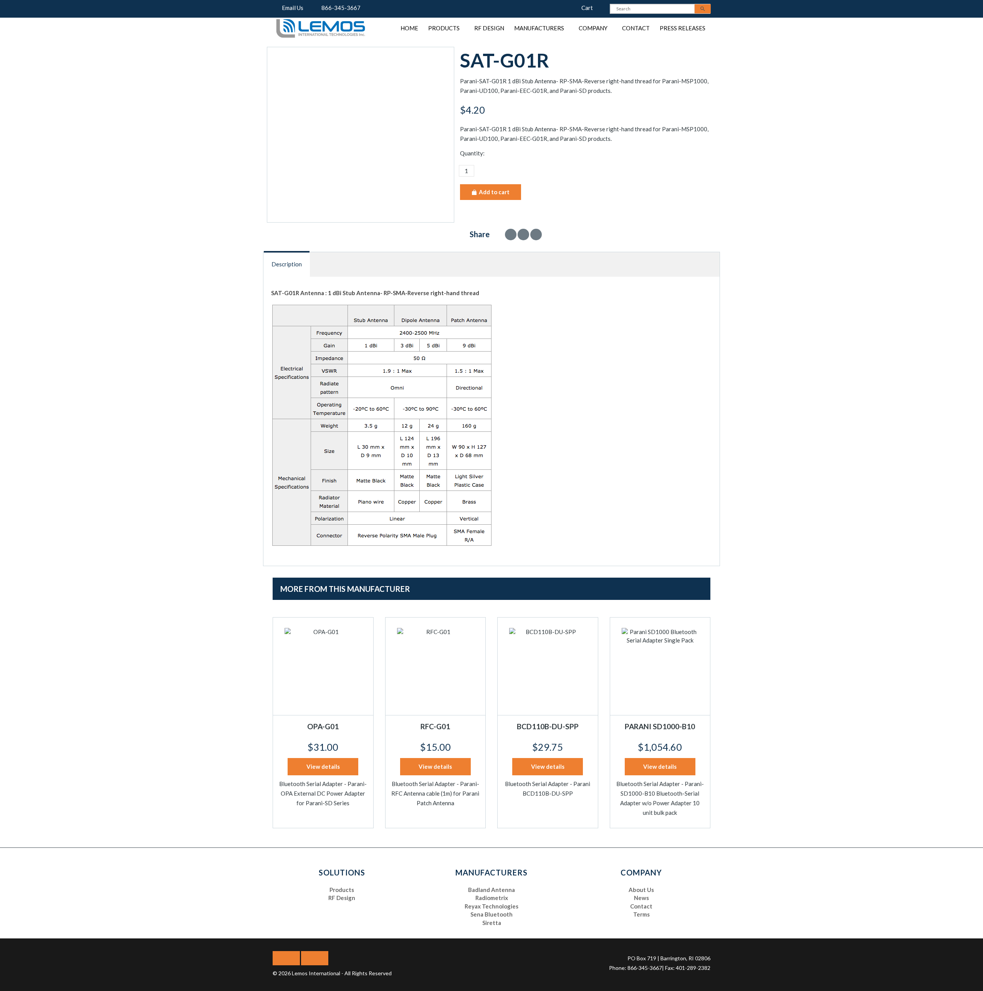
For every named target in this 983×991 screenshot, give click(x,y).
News (641, 897)
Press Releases (682, 28)
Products (444, 28)
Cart (585, 7)
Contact (636, 28)
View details (323, 766)
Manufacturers (539, 28)
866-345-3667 (339, 7)
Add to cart (494, 191)
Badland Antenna (491, 889)
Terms (641, 914)
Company (593, 28)
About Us (641, 889)
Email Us (290, 7)
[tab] (287, 264)
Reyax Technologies (491, 906)
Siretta (491, 922)
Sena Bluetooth (491, 914)
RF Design (489, 28)
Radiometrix (491, 897)
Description (286, 264)
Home (409, 28)
